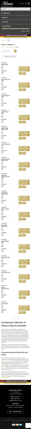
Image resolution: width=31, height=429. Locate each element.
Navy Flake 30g (5, 144)
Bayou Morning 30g (5, 287)
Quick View (24, 70)
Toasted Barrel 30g (5, 96)
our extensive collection (6, 361)
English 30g (4, 64)
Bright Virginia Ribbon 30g (5, 159)
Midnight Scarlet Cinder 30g (5, 176)
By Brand (5, 17)
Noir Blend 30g (5, 272)
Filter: (2, 56)
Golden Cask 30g (5, 112)
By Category (6, 13)
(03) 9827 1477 (17, 397)
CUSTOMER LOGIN (16, 411)
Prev (3, 40)
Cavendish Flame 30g (4, 193)
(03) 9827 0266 (16, 398)
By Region (5, 22)
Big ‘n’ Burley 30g (5, 209)
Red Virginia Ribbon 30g (4, 128)
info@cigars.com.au (5, 377)
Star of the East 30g (5, 79)
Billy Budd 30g (5, 257)
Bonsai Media (18, 421)
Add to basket (23, 67)
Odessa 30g (4, 303)
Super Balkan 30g (5, 241)
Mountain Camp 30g (4, 225)
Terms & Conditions (24, 420)
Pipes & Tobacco (10, 47)
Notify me (22, 73)
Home (2, 47)
